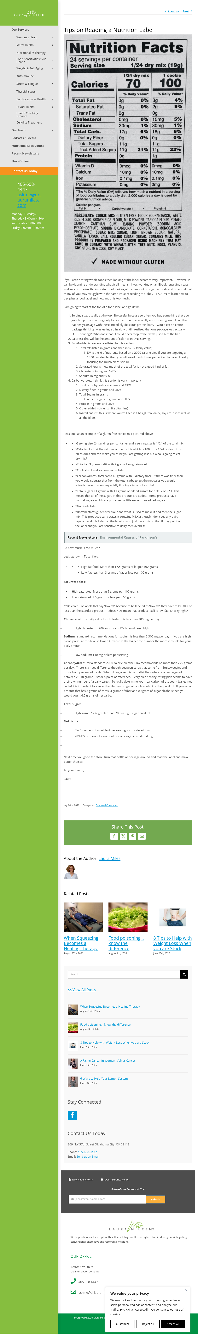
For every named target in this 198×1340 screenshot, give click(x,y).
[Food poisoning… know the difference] (127, 904)
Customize (123, 1324)
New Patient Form (82, 1179)
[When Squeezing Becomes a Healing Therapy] (83, 904)
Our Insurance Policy (116, 1179)
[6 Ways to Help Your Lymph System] (73, 1079)
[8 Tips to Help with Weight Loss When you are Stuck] (172, 904)
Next (186, 11)
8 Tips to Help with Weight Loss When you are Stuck (172, 943)
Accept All (173, 1324)
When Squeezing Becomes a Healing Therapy (81, 943)
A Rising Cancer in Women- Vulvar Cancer (107, 1060)
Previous (173, 11)
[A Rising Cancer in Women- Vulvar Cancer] (73, 1061)
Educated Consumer (107, 805)
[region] (147, 1309)
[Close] (186, 1290)
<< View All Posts (82, 989)
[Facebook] (72, 1115)
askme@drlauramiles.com (29, 199)
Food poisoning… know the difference (126, 943)
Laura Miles (109, 858)
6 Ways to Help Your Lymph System (104, 1078)
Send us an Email (88, 1156)
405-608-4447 (87, 1152)
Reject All (148, 1324)
